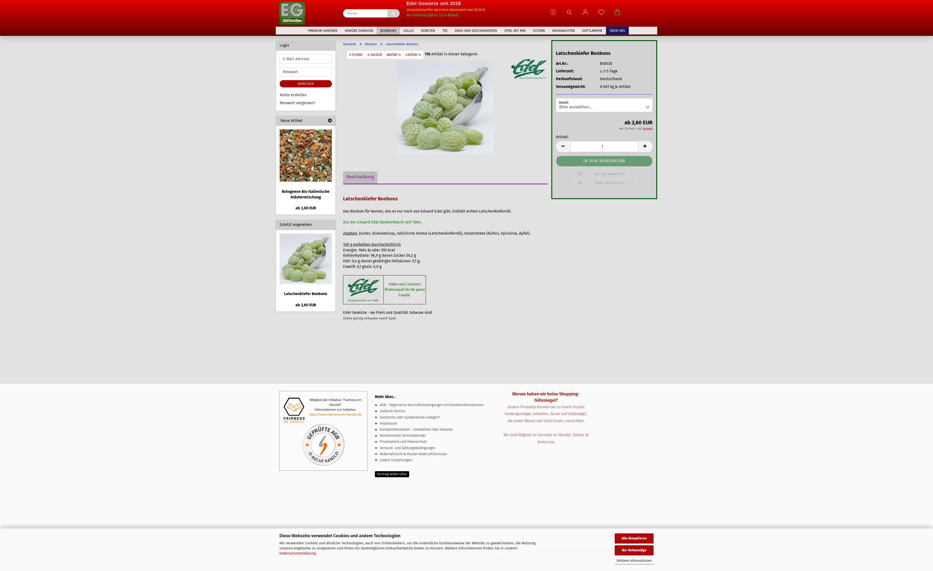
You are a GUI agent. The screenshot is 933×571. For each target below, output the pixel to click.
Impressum (388, 423)
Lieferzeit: (565, 71)
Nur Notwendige (634, 550)
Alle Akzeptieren (634, 538)
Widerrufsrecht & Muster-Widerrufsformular (413, 454)
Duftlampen (592, 31)
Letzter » (413, 54)
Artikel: (562, 137)
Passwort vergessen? (297, 103)
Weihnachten (563, 31)
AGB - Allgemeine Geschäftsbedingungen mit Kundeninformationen (432, 405)
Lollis (409, 31)
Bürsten (428, 31)
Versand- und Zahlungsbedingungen (407, 448)
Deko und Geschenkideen (476, 31)
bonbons (388, 31)
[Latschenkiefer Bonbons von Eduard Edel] (445, 107)
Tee (445, 31)
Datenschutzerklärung (297, 553)
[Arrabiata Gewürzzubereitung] (306, 155)
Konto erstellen (293, 95)
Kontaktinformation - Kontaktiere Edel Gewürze (416, 429)
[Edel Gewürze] (294, 13)
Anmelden (306, 83)
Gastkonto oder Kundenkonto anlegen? (410, 417)
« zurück (374, 54)
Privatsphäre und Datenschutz (403, 442)
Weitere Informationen (634, 561)
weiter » (394, 54)
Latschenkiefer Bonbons (305, 293)
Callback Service (392, 411)
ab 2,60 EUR (305, 305)
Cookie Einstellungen (396, 460)
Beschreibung (360, 176)
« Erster (356, 54)
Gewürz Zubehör (359, 31)
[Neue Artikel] (330, 121)
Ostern (539, 31)
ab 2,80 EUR (305, 208)
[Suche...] (394, 13)
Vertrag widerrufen (392, 474)
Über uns (617, 31)
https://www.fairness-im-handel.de (336, 414)
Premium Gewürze (322, 31)
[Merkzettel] (601, 14)
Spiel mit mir (515, 31)
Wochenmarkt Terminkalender (403, 436)
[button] (585, 14)
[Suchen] (569, 14)
